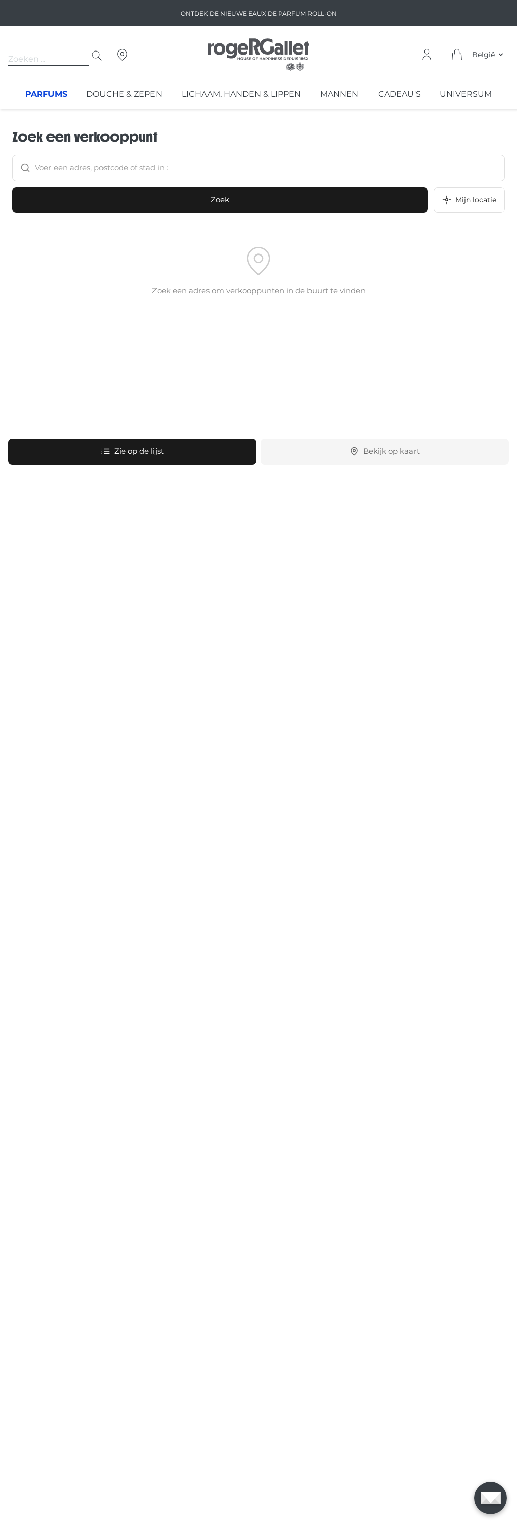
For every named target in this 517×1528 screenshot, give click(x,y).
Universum (466, 94)
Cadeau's (399, 94)
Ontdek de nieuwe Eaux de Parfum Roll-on (259, 13)
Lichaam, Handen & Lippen (241, 94)
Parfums (46, 94)
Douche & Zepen (124, 94)
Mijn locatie (475, 200)
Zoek (220, 200)
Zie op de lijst (139, 451)
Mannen (339, 94)
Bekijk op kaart (391, 451)
